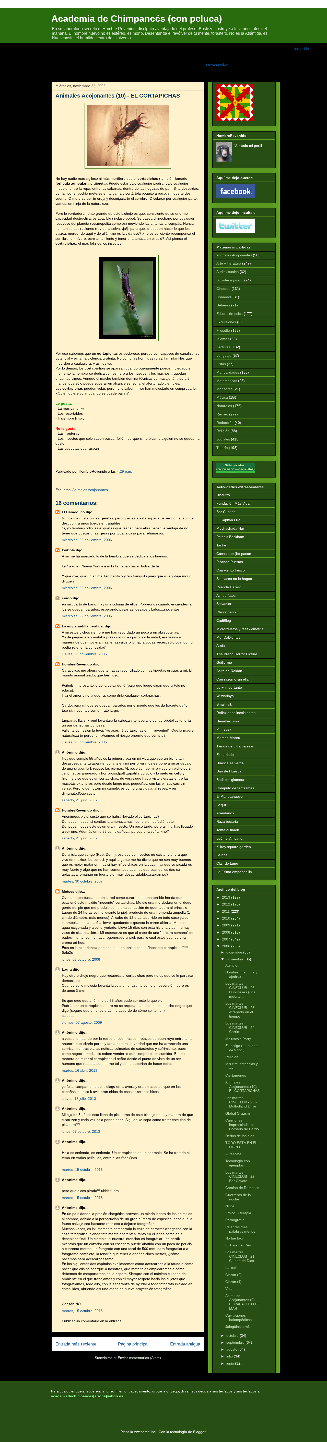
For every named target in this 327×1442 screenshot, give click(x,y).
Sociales (223, 439)
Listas (221, 364)
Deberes (223, 305)
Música (222, 397)
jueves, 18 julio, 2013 (79, 1099)
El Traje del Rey (238, 1245)
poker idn (301, 48)
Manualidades (227, 372)
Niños (230, 1206)
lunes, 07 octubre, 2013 (81, 1131)
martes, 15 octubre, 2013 (82, 1169)
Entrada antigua (185, 1344)
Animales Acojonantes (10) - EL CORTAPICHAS (242, 1086)
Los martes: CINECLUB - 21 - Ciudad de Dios (241, 1256)
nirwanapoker (217, 64)
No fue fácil (234, 1238)
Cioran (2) (233, 1275)
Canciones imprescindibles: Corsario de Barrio (242, 1124)
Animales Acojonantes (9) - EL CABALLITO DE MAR (242, 1302)
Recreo (222, 414)
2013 (226, 897)
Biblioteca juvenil (229, 280)
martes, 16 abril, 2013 (79, 1070)
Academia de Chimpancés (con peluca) (136, 18)
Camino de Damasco (242, 1188)
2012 (226, 904)
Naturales (224, 406)
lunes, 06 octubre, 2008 (81, 959)
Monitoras (224, 389)
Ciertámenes (235, 1075)
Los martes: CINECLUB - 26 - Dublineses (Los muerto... (241, 989)
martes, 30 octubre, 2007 (82, 881)
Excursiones (226, 322)
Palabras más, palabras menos (240, 1229)
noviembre (234, 959)
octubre (232, 1335)
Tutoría (222, 448)
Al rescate (233, 1154)
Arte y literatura (228, 263)
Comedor (223, 297)
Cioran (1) (233, 1282)
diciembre (234, 952)
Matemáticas (226, 381)
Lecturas (223, 347)
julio (229, 1356)
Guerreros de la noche (238, 1197)
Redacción (224, 423)
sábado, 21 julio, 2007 (80, 800)
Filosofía (223, 330)
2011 (226, 911)
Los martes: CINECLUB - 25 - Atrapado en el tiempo (241, 1009)
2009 (226, 925)
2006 (226, 946)
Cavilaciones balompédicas (238, 1317)
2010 (226, 918)
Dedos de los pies (239, 1136)
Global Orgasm (237, 1113)
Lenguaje (223, 355)
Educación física (229, 314)
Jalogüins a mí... (238, 1327)
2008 (226, 932)
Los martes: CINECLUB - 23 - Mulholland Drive (241, 1102)
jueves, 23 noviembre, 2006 (84, 654)
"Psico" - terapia (238, 1213)
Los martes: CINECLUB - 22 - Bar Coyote (241, 1176)
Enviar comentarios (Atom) (139, 1358)
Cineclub (223, 289)
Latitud (230, 1268)
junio (230, 1363)
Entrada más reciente (75, 1344)
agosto (231, 1349)
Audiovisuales (227, 272)
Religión (222, 431)
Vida (228, 1288)
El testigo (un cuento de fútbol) (242, 1048)
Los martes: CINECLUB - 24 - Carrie (241, 1027)
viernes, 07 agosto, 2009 (82, 1022)
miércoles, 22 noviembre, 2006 (87, 540)
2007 (226, 939)
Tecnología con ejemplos (237, 1163)
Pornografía (234, 1220)
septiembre (235, 1342)
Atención (232, 965)
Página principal (133, 1344)
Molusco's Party (238, 1039)
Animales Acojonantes (90, 490)
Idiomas (222, 339)
